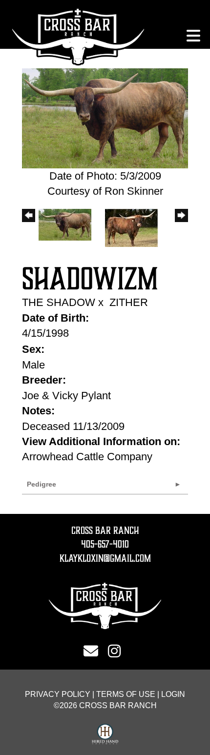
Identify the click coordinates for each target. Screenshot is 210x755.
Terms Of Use (125, 694)
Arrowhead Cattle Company (87, 456)
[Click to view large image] (105, 117)
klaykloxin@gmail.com (105, 558)
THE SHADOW (58, 302)
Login (173, 694)
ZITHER (128, 302)
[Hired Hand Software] (105, 734)
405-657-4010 (105, 544)
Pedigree (41, 484)
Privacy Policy (57, 694)
